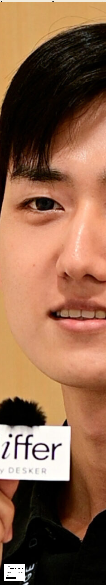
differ (53, 1)
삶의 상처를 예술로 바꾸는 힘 (13, 571)
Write (103, 582)
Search (99, 1)
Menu (1, 1)
